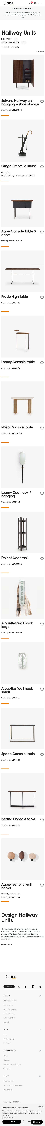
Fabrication (8, 1005)
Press (5, 1056)
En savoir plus (15, 1115)
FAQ (5, 1035)
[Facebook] (26, 986)
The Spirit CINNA (9, 1001)
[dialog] (22, 1115)
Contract (7, 1069)
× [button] (42, 1106)
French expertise (9, 1009)
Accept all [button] (12, 1122)
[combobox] (39, 1107)
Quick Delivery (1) (11, 47)
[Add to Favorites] (42, 101)
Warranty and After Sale (12, 1085)
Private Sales (8, 1090)
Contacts (7, 1043)
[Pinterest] (40, 986)
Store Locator (8, 1081)
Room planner (9, 1039)
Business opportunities (12, 1064)
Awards (6, 1022)
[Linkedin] (34, 986)
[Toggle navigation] (41, 3)
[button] (22, 1117)
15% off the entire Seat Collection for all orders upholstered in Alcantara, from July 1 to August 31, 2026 (22, 15)
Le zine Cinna (8, 1014)
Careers (6, 1060)
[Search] (35, 3)
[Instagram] (20, 986)
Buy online (6, 39)
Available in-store (10, 43)
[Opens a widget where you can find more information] (37, 1122)
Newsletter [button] (9, 987)
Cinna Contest (9, 1018)
